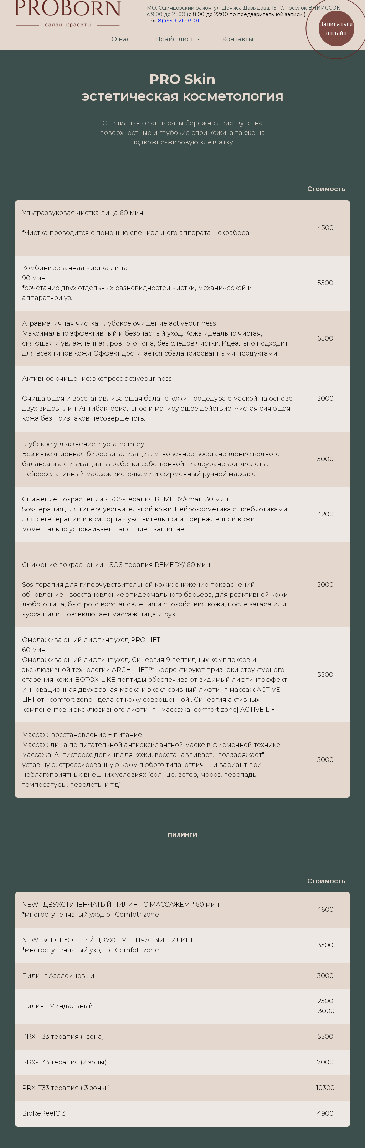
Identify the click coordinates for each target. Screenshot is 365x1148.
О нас (121, 39)
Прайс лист (175, 39)
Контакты (237, 39)
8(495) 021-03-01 (178, 20)
